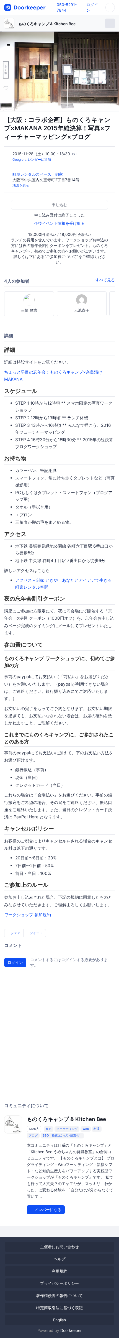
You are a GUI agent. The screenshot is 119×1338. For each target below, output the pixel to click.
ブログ (33, 1136)
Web (85, 1129)
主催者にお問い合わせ (59, 1246)
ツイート (36, 933)
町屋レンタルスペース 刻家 (38, 174)
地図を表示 (20, 185)
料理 (97, 1129)
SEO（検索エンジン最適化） (62, 1136)
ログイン (15, 962)
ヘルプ (59, 1259)
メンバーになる (47, 1209)
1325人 (34, 1129)
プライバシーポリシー (59, 1283)
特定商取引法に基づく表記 (59, 1307)
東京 (49, 1129)
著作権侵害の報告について (59, 1295)
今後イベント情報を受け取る (59, 223)
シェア (15, 933)
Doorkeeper (71, 1330)
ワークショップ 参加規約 (27, 914)
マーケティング (67, 1129)
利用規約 (59, 1271)
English (59, 1319)
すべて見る (105, 279)
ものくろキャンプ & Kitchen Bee (47, 23)
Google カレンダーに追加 (31, 159)
